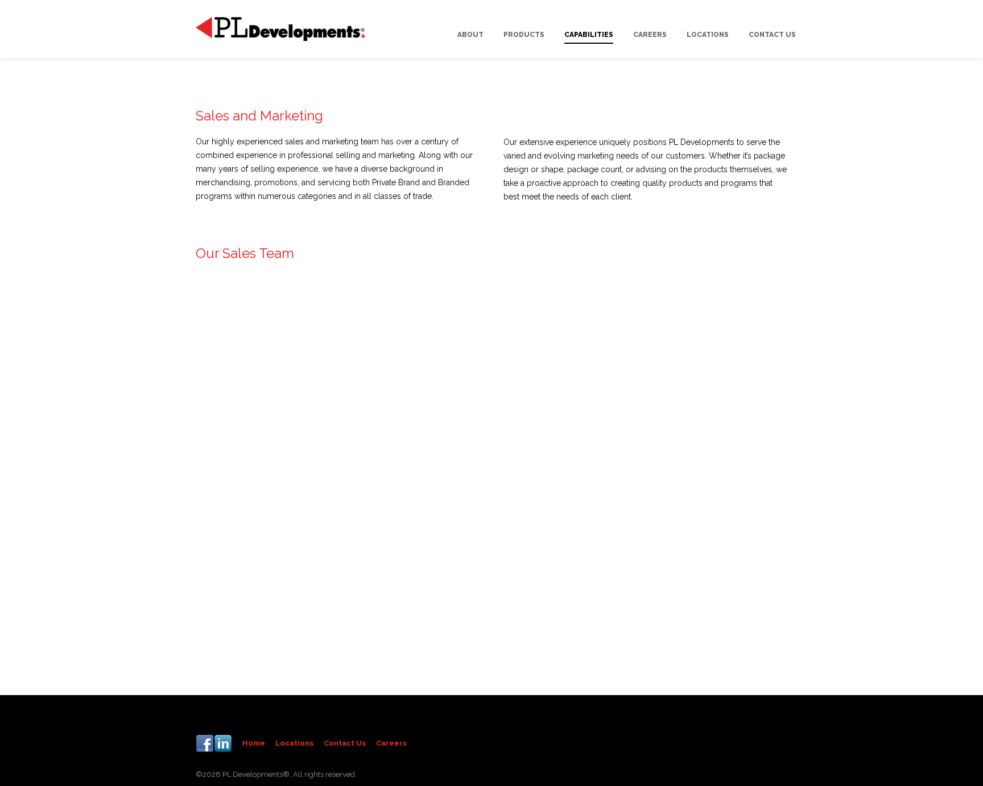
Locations (294, 743)
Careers (391, 743)
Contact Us (345, 743)
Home (253, 743)
